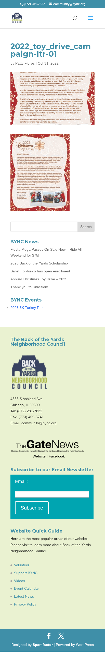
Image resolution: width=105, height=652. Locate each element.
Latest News (24, 596)
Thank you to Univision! (29, 287)
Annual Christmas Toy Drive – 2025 (38, 279)
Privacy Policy (25, 604)
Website (39, 456)
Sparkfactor (43, 645)
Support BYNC (25, 573)
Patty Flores (25, 63)
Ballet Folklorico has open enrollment (40, 271)
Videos (19, 581)
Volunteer (21, 565)
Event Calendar (26, 588)
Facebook (57, 456)
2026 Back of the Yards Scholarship (39, 263)
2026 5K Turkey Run (27, 308)
